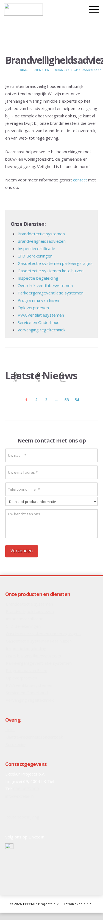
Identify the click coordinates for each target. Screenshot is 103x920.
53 (67, 399)
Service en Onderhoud (39, 322)
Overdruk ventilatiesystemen (45, 285)
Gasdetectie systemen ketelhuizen (50, 270)
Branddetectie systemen (41, 233)
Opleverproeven (33, 307)
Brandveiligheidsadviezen (42, 241)
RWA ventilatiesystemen (41, 315)
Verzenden (21, 551)
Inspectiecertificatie (36, 248)
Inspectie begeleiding (38, 278)
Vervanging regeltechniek (41, 329)
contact (80, 180)
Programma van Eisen (38, 300)
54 (77, 399)
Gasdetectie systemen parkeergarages (55, 263)
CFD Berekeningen (35, 256)
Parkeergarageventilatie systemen (50, 293)
